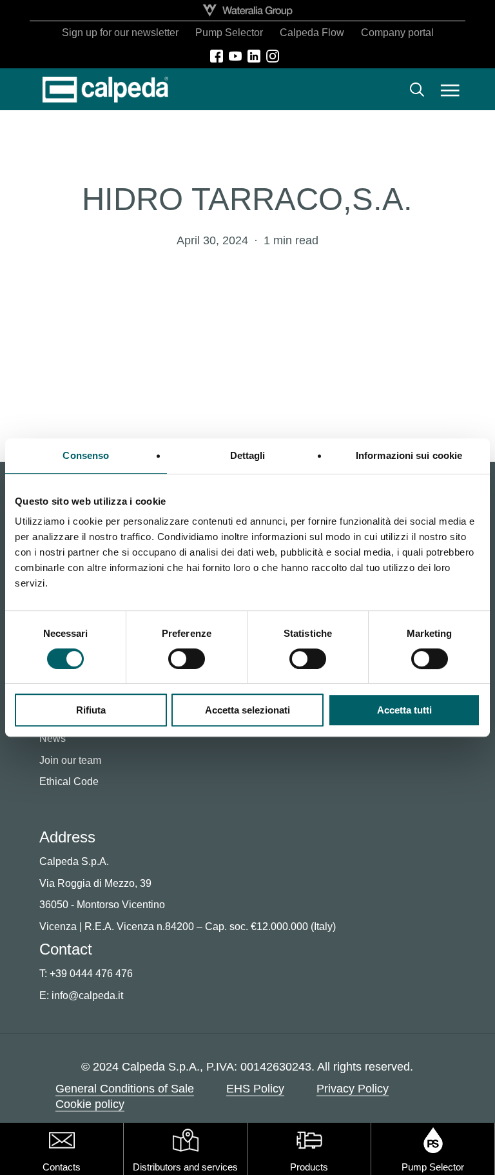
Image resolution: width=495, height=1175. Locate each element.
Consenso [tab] (86, 455)
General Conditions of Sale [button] (124, 1088)
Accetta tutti (404, 709)
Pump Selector (433, 1166)
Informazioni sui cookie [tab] (409, 455)
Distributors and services (185, 1166)
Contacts (62, 1166)
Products (309, 1166)
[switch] (186, 658)
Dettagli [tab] (248, 455)
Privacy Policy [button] (352, 1088)
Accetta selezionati (247, 709)
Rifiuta (91, 709)
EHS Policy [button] (255, 1088)
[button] (450, 89)
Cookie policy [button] (89, 1104)
